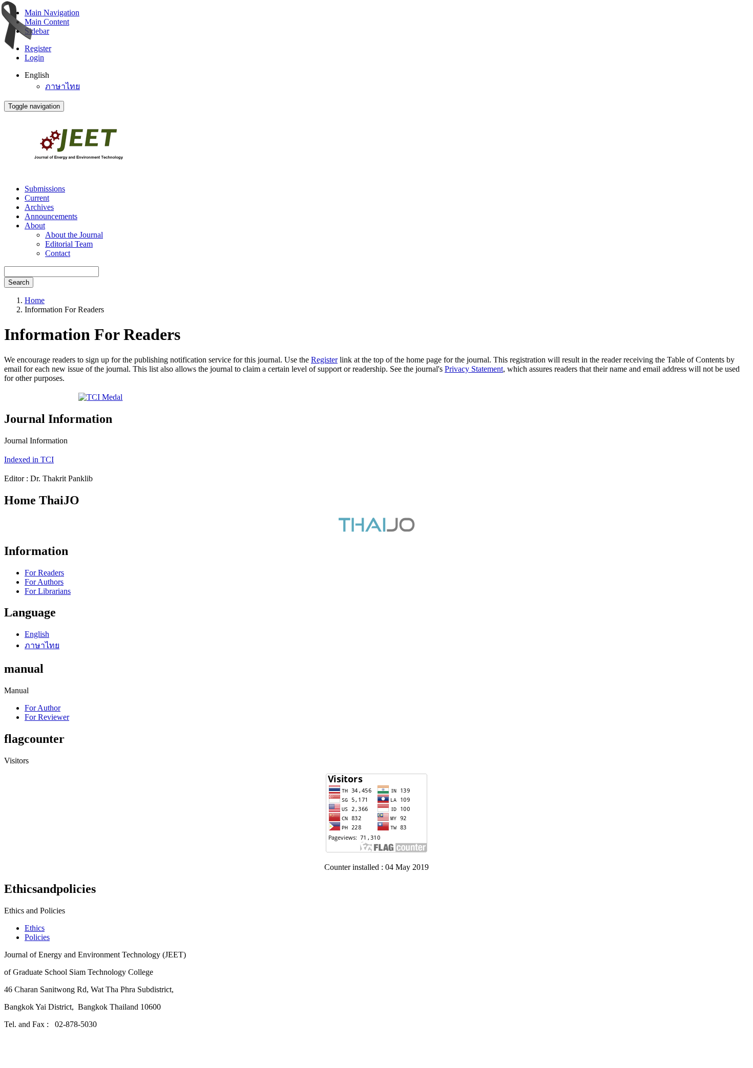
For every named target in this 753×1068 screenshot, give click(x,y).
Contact (57, 253)
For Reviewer (47, 717)
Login (34, 57)
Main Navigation (52, 12)
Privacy (458, 369)
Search (18, 282)
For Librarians (48, 591)
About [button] (35, 225)
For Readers (44, 572)
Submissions (45, 188)
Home (35, 300)
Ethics (35, 928)
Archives (39, 207)
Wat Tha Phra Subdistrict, (132, 989)
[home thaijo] (376, 529)
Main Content (47, 21)
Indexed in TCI (29, 459)
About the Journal (74, 234)
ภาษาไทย (62, 86)
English (37, 634)
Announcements (51, 216)
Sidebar (37, 31)
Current (37, 198)
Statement (487, 369)
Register (38, 48)
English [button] (37, 75)
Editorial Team (69, 244)
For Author (42, 707)
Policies (37, 937)
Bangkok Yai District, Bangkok (57, 1006)
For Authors (44, 582)
